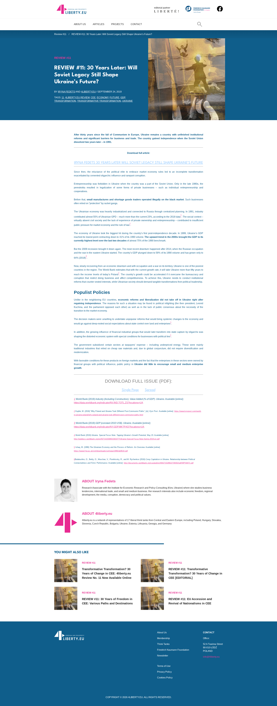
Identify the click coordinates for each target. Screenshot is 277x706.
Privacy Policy (164, 672)
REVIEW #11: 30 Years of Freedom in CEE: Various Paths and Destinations (107, 601)
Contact (136, 24)
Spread (150, 390)
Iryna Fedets (66, 91)
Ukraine (127, 101)
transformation (65, 101)
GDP (122, 97)
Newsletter (162, 655)
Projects (117, 24)
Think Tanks (163, 644)
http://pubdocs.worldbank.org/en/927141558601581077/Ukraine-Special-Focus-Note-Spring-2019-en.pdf (117, 439)
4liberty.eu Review (77, 97)
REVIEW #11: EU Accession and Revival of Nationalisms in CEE (190, 601)
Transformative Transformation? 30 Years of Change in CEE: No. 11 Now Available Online (106, 573)
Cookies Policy (165, 677)
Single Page (130, 390)
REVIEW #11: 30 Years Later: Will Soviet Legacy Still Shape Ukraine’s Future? (112, 34)
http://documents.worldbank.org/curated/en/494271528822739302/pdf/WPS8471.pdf (158, 463)
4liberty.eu (88, 91)
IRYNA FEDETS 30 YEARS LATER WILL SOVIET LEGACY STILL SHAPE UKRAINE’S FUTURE (138, 162)
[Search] (199, 24)
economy (102, 97)
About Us (80, 24)
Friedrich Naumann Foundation (173, 650)
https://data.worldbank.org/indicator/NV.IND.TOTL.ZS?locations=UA (108, 402)
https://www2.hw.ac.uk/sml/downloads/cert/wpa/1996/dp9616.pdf (101, 451)
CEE (93, 97)
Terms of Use (164, 666)
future (114, 97)
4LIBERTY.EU (135, 697)
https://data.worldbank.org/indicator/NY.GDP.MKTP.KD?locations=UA (109, 427)
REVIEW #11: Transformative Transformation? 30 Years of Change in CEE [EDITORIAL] (195, 573)
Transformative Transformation (99, 101)
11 (63, 97)
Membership (163, 638)
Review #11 (60, 34)
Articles (98, 24)
